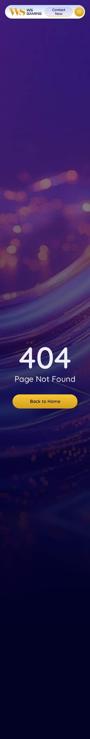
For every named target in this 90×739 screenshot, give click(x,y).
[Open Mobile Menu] (79, 12)
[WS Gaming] (25, 12)
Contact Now (58, 12)
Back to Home (45, 401)
